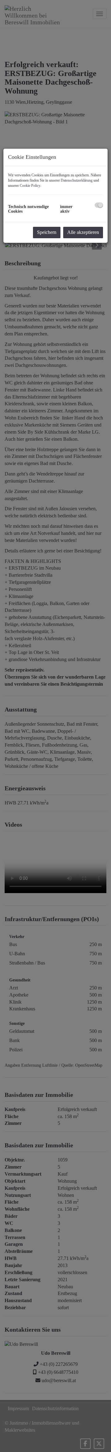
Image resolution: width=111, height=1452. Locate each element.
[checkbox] (99, 205)
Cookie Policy (30, 185)
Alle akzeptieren (83, 232)
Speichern (46, 232)
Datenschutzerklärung (76, 180)
